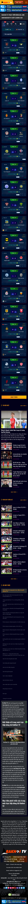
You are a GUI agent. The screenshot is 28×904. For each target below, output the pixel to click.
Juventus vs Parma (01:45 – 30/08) (19, 555)
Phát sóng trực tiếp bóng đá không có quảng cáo (13, 634)
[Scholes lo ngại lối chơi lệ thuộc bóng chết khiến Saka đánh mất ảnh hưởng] (6, 446)
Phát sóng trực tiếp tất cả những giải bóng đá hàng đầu (13, 609)
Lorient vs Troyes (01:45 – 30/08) (19, 516)
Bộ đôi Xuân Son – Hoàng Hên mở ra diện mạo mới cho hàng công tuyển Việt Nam (20, 464)
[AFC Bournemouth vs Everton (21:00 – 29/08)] (6, 570)
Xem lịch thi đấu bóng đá (8, 667)
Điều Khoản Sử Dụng (10, 859)
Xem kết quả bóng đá (8, 671)
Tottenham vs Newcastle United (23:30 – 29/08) (19, 539)
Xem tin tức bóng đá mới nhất (10, 658)
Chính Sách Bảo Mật (19, 857)
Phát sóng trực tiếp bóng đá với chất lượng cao (14, 622)
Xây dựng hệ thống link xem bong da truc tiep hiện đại (13, 617)
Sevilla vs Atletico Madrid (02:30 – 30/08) (19, 563)
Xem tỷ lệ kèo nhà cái (8, 680)
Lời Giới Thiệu (6, 585)
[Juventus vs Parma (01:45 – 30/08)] (6, 555)
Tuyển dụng (20, 861)
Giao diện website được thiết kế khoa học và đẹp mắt (13, 604)
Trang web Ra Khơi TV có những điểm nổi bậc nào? (13, 600)
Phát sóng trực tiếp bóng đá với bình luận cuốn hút (14, 630)
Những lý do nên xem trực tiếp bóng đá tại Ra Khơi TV (13, 644)
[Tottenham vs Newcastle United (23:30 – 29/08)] (6, 539)
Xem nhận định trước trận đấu (10, 684)
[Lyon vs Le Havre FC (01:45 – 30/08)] (6, 508)
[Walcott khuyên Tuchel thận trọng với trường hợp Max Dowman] (14, 419)
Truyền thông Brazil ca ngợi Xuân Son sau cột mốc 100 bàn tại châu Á (19, 474)
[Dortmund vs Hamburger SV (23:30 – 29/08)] (6, 547)
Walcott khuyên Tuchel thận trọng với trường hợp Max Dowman (13, 431)
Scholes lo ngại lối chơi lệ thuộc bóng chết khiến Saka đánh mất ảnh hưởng (19, 446)
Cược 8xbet (19, 2)
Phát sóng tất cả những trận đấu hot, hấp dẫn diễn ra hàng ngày (13, 613)
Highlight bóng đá (7, 499)
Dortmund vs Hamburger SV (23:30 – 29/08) (19, 547)
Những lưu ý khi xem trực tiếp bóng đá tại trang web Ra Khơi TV (14, 649)
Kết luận (5, 693)
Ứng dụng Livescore (7, 688)
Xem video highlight (7, 676)
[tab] (3, 24)
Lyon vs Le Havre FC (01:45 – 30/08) (20, 508)
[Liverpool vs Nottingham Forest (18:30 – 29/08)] (6, 531)
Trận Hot (21, 29)
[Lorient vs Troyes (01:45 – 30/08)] (6, 516)
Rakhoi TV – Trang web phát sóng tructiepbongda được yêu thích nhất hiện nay (13, 654)
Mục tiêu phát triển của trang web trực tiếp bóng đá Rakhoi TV (13, 595)
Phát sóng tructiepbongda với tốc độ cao (12, 626)
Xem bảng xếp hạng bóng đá (9, 663)
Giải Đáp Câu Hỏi (9, 861)
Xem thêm (14, 397)
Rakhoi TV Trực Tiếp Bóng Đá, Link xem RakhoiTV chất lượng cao (13, 16)
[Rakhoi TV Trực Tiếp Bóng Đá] (6, 2)
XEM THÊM (23, 405)
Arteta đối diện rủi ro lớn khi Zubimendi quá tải (20, 455)
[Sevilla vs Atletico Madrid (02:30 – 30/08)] (6, 563)
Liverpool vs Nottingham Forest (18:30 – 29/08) (19, 532)
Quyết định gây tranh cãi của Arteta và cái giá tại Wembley (20, 483)
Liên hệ (21, 859)
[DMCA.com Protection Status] (14, 894)
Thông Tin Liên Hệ (7, 698)
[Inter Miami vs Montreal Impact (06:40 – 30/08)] (6, 524)
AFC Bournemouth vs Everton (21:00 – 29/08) (20, 571)
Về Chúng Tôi (6, 857)
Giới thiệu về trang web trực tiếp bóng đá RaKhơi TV (13, 590)
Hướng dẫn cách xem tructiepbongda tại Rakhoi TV (14, 639)
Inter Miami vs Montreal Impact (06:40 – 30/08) (19, 524)
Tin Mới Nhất (5, 405)
